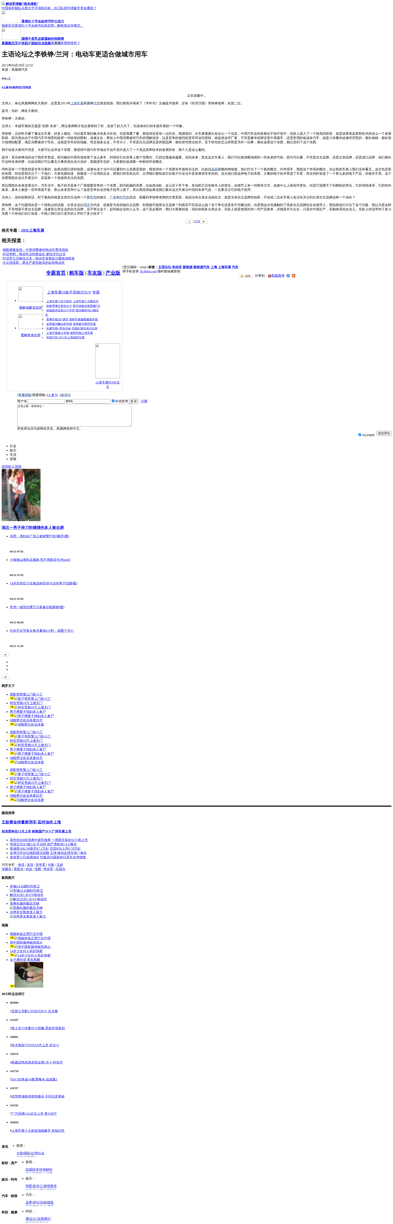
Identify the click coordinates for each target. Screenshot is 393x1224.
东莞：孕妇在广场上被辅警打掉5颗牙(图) (39, 536)
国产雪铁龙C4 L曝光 (62, 844)
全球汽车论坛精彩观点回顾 (29, 853)
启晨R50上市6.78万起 (65, 848)
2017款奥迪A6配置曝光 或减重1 (34, 1079)
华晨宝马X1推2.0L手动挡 (28, 844)
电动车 (177, 267)
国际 (27, 1153)
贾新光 (19, 869)
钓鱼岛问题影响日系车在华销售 (63, 857)
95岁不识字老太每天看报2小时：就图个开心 (42, 630)
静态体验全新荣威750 (86, 305)
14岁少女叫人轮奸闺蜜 (26, 951)
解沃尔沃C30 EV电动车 (27, 895)
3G (35, 1219)
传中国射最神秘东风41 (26, 942)
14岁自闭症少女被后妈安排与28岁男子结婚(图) (43, 583)
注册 (144, 401)
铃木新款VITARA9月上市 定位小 (35, 1045)
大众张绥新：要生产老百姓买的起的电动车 (34, 262)
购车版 (76, 273)
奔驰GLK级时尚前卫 (25, 886)
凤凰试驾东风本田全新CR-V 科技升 (37, 1062)
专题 (96, 292)
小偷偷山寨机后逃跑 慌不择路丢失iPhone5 (40, 559)
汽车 (235, 267)
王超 (59, 864)
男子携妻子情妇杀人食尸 (28, 711)
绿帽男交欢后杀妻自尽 (26, 720)
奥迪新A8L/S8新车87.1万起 (29, 848)
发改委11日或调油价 (24, 857)
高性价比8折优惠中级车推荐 (30, 840)
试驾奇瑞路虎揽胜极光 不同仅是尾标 (38, 1096)
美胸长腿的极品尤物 (24, 903)
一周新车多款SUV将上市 (70, 840)
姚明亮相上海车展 (81, 333)
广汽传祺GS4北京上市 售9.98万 (34, 1113)
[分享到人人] (288, 275)
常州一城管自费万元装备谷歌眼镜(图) (37, 607)
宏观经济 (32, 1169)
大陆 (19, 1153)
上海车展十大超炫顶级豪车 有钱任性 (38, 1130)
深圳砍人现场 (11, 466)
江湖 (43, 1186)
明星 (29, 1186)
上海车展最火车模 (57, 333)
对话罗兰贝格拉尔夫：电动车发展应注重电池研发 (39, 258)
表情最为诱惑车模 (84, 324)
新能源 (188, 267)
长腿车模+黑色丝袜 (58, 328)
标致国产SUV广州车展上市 (51, 831)
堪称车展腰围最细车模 (83, 319)
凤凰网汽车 (10, 43)
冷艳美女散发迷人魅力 (26, 912)
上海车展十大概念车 (86, 301)
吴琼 (30, 864)
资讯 (24, 43)
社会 (41, 1153)
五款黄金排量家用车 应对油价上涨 (31, 822)
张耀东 (6, 869)
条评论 (15, 87)
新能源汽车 (201, 267)
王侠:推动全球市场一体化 (68, 853)
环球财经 (45, 1169)
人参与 (6, 87)
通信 (29, 1219)
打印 (23, 87)
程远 (29, 869)
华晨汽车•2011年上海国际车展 (65, 337)
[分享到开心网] (293, 275)
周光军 (48, 869)
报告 (50, 1202)
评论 (36, 1202)
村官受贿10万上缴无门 (26, 703)
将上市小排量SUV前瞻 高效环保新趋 (38, 1028)
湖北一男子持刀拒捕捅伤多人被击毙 (33, 527)
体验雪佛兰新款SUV (59, 305)
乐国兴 (60, 869)
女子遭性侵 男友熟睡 (25, 959)
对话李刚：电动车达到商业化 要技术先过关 (34, 254)
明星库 (52, 1186)
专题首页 (56, 273)
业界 (29, 1202)
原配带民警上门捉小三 (26, 694)
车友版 (94, 273)
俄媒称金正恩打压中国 (26, 934)
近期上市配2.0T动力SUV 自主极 (34, 1011)
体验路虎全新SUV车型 (60, 310)
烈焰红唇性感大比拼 (84, 328)
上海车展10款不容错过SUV (69, 292)
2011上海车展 (41, 43)
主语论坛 (164, 267)
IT (49, 1219)
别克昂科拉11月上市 (16, 831)
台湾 (34, 1153)
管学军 (40, 864)
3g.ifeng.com (148, 271)
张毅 (38, 869)
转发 (28, 87)
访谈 (43, 1202)
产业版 (113, 273)
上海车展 (224, 267)
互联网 (42, 1219)
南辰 (21, 864)
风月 (36, 1186)
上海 (214, 267)
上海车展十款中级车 (59, 301)
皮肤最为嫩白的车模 (59, 324)
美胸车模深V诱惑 (57, 319)
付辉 (51, 864)
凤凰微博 (278, 275)
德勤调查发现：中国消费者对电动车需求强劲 (35, 250)
